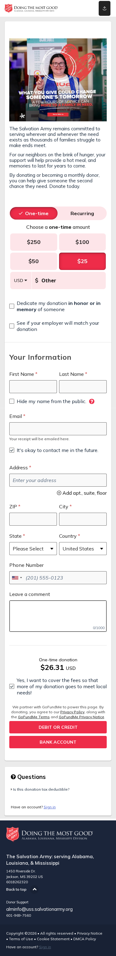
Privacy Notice (89, 933)
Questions (31, 776)
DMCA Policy (84, 938)
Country (68, 536)
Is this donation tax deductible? (41, 789)
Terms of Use (21, 938)
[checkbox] (58, 306)
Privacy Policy (72, 712)
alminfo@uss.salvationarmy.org (39, 909)
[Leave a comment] (58, 616)
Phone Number (26, 565)
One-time (37, 213)
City (63, 506)
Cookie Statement (53, 938)
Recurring (82, 213)
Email (15, 416)
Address (18, 467)
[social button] (104, 8)
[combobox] (17, 577)
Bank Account (58, 742)
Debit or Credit (58, 727)
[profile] (84, 8)
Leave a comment (29, 594)
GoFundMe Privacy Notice (81, 717)
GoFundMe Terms (34, 717)
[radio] (37, 213)
